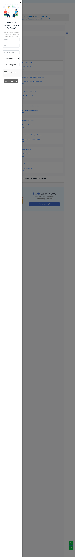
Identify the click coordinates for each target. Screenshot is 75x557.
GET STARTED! (11, 81)
